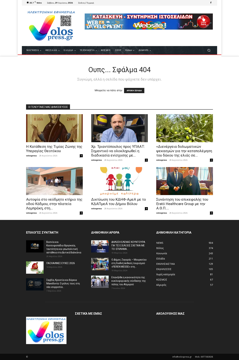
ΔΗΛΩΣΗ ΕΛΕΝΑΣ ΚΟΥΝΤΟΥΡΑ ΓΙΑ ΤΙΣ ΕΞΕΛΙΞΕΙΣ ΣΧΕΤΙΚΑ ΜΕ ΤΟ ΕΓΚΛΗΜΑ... (128, 245)
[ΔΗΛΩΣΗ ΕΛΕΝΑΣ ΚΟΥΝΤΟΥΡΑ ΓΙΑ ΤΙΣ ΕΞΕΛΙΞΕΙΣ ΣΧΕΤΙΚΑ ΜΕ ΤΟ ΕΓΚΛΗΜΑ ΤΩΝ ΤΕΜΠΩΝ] (100, 246)
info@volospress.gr (182, 356)
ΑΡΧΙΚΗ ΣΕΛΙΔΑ (134, 90)
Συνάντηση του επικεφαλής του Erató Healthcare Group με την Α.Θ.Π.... (182, 203)
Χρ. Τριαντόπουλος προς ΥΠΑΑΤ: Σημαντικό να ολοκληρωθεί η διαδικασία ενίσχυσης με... (118, 150)
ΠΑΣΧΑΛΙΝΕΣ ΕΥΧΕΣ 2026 (60, 263)
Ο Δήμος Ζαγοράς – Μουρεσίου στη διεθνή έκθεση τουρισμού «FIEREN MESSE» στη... (129, 263)
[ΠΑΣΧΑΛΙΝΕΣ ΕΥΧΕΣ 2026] (35, 267)
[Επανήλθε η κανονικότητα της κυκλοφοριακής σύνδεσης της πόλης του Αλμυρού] (100, 282)
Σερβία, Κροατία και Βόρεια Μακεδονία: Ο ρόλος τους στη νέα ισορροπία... (63, 283)
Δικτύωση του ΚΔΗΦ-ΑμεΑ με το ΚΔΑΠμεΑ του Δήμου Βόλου (118, 201)
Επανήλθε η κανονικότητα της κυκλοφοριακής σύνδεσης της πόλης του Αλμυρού (128, 281)
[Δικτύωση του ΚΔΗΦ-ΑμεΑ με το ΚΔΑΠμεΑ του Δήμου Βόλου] (119, 181)
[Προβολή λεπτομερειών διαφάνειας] (149, 21)
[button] (209, 50)
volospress (31, 155)
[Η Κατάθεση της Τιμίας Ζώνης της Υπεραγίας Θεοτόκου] (54, 128)
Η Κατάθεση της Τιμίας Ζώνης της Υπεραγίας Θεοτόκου (54, 148)
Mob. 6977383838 (204, 356)
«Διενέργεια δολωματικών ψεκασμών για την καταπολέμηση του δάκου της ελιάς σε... (184, 150)
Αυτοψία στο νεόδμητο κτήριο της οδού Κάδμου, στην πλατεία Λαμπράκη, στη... (54, 203)
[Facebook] (211, 3)
